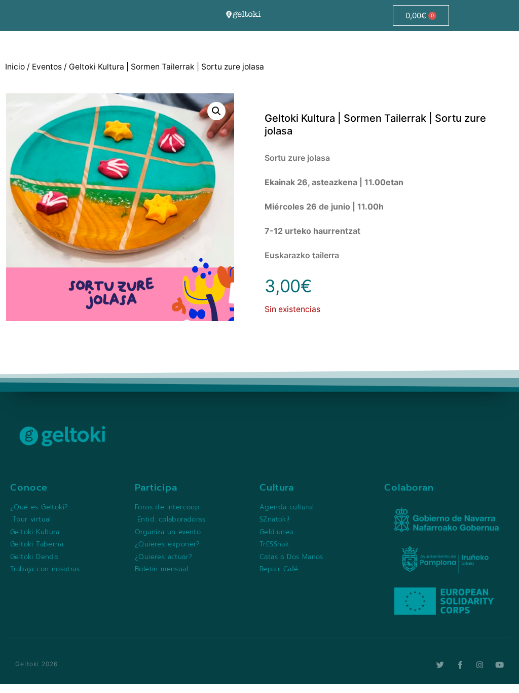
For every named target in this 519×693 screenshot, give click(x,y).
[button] (216, 111)
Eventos (47, 67)
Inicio (15, 67)
